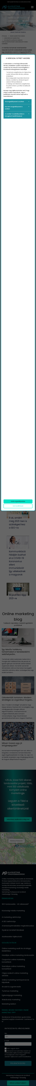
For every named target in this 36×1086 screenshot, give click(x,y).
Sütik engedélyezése (18, 501)
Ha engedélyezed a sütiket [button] (14, 102)
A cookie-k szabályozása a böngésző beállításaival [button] (14, 115)
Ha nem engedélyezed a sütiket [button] (13, 108)
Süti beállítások (18, 506)
